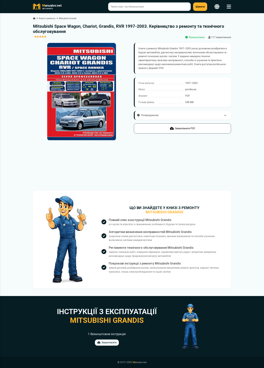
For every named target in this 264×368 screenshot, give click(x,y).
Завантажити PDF (185, 128)
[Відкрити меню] (229, 6)
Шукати (200, 6)
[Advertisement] (81, 165)
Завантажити (109, 342)
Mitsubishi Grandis (68, 18)
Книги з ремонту (47, 18)
